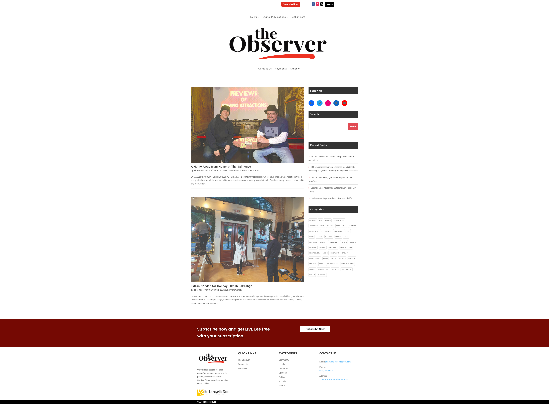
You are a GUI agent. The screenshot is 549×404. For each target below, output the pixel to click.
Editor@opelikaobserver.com (338, 362)
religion (351, 258)
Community (235, 170)
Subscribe (242, 368)
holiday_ (313, 247)
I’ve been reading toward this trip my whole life (331, 198)
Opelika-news (314, 258)
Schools (282, 381)
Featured (254, 170)
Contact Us (265, 68)
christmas (313, 231)
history (353, 242)
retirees (312, 264)
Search (353, 126)
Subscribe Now (315, 329)
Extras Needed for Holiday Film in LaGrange (221, 286)
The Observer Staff (204, 170)
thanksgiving (323, 269)
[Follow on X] (321, 4)
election (329, 236)
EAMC (311, 236)
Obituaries (283, 368)
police (333, 258)
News (253, 16)
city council (326, 231)
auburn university (316, 226)
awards (330, 226)
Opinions (283, 373)
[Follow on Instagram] (317, 4)
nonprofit (335, 253)
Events (245, 170)
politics (342, 258)
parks (325, 258)
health (344, 242)
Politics (282, 377)
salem (321, 264)
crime (347, 231)
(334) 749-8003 (326, 370)
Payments (281, 68)
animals (312, 220)
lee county (333, 247)
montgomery (314, 253)
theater (335, 269)
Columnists (298, 16)
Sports (282, 386)
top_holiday (346, 269)
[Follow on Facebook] (313, 4)
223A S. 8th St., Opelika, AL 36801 (334, 379)
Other (293, 68)
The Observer (244, 360)
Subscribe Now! (290, 4)
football (313, 242)
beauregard (341, 226)
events (338, 236)
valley (312, 275)
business (352, 226)
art (320, 220)
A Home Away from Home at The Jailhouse (221, 166)
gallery (323, 242)
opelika (345, 253)
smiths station (347, 264)
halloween (333, 242)
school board (333, 264)
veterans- (322, 275)
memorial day (346, 247)
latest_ (323, 247)
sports (312, 269)
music (325, 253)
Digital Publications (274, 16)
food (346, 236)
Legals (282, 364)
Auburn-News (339, 220)
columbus (338, 231)
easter (319, 236)
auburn (328, 220)
